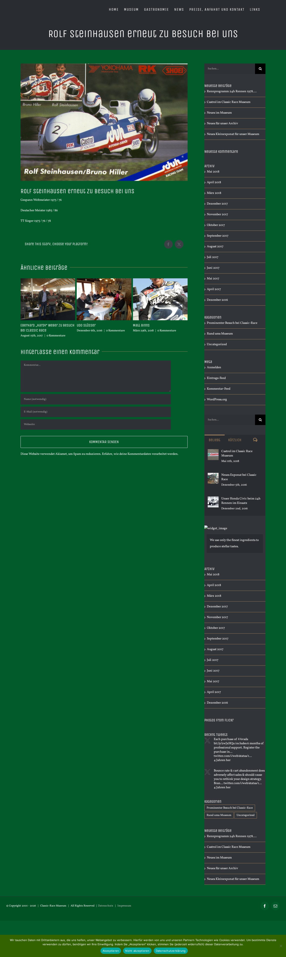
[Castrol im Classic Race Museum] (213, 452)
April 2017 (214, 289)
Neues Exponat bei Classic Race (238, 477)
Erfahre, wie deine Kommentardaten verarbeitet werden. (140, 454)
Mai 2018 (213, 172)
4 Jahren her (222, 760)
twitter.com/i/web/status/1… (233, 756)
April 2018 (214, 182)
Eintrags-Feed (216, 378)
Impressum (124, 906)
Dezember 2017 (217, 204)
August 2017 (215, 246)
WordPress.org (217, 399)
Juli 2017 (212, 257)
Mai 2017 (213, 278)
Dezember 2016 (217, 300)
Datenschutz (105, 906)
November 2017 (217, 214)
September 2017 (217, 236)
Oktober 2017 (216, 225)
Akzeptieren (111, 950)
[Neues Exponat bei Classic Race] (213, 476)
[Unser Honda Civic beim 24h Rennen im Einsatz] (213, 499)
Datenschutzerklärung (171, 950)
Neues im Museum (219, 113)
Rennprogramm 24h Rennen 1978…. (232, 91)
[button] (23, 308)
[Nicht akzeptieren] (281, 946)
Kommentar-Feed (218, 389)
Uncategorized (217, 344)
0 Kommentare (56, 336)
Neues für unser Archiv (222, 123)
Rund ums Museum (220, 334)
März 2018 (214, 193)
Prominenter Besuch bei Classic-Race (232, 323)
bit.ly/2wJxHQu (224, 743)
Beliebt (214, 440)
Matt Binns (141, 325)
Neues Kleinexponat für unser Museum (233, 134)
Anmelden (214, 367)
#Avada (243, 739)
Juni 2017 (213, 268)
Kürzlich (234, 440)
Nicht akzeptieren (137, 950)
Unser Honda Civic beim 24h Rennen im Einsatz (240, 501)
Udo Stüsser (86, 325)
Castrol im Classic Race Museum (228, 102)
